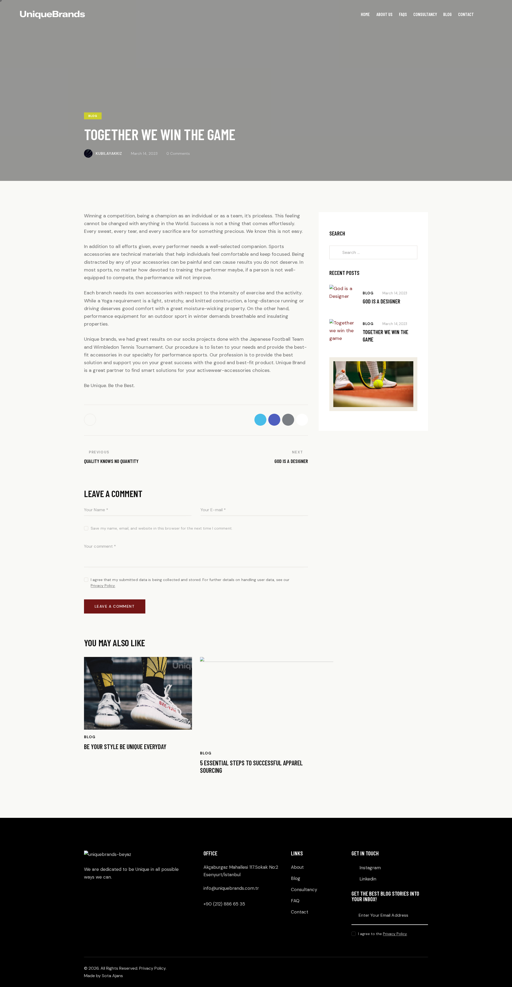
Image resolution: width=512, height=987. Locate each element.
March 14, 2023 (394, 293)
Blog (92, 116)
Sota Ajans (112, 975)
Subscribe (424, 915)
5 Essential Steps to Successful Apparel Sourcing (251, 766)
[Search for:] (373, 252)
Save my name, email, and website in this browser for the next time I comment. (162, 528)
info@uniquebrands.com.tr (231, 888)
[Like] (90, 420)
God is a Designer (381, 301)
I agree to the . (383, 933)
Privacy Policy (103, 586)
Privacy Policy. (153, 968)
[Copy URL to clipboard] (302, 420)
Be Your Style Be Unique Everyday (125, 746)
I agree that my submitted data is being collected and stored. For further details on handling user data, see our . (190, 582)
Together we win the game (385, 335)
